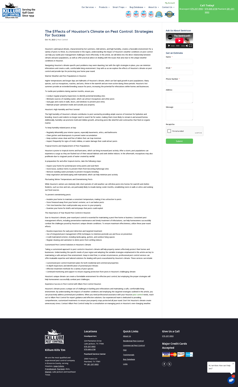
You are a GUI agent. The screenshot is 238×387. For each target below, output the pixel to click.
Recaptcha (170, 124)
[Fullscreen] (190, 46)
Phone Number (172, 79)
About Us (152, 7)
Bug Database (136, 7)
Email (168, 68)
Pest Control (62, 39)
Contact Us (167, 7)
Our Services (88, 7)
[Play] (169, 46)
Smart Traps (118, 7)
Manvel (48, 372)
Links (125, 364)
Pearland (60, 369)
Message (169, 107)
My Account (170, 3)
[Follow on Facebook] (164, 364)
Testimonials (128, 355)
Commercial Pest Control (134, 345)
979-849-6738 (211, 9)
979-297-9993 (196, 9)
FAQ (125, 350)
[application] (179, 40)
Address (169, 90)
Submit (179, 141)
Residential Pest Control (133, 341)
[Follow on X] (169, 364)
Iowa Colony (58, 366)
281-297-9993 (93, 364)
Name (168, 57)
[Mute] (187, 46)
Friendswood (50, 369)
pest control (138, 294)
